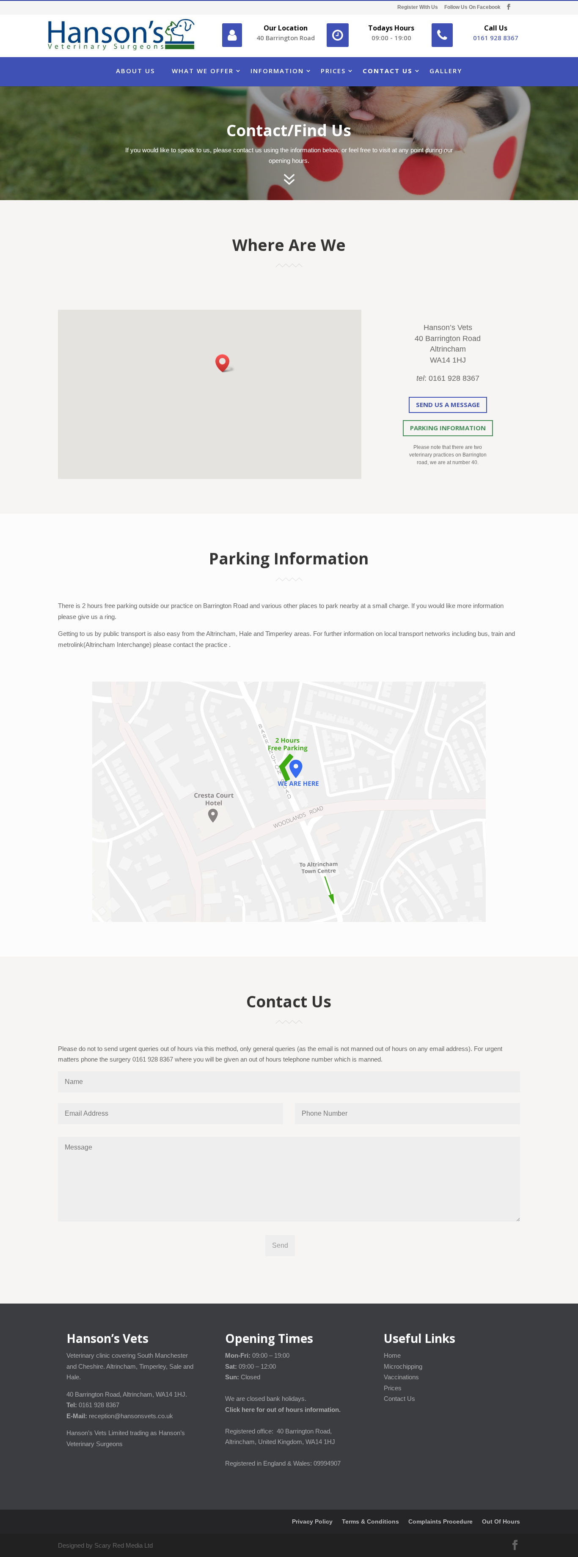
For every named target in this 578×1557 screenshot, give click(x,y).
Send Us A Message (448, 404)
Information (277, 70)
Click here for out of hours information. (283, 1409)
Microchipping (403, 1366)
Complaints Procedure (440, 1521)
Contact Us (388, 70)
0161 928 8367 (495, 37)
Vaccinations (401, 1377)
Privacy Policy (312, 1521)
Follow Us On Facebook (472, 7)
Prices (333, 70)
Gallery (445, 70)
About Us (135, 70)
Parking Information (448, 428)
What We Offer (203, 70)
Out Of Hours (501, 1521)
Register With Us (417, 7)
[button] (225, 363)
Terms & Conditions (370, 1521)
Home (392, 1355)
